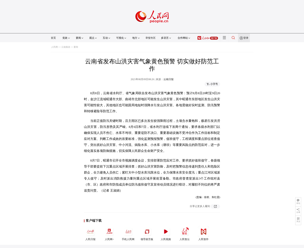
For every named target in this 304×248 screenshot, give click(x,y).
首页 (53, 38)
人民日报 (90, 239)
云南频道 (65, 47)
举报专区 (151, 38)
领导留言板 (147, 239)
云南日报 (168, 79)
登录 (245, 38)
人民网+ (109, 239)
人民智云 (185, 239)
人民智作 (203, 239)
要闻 (76, 47)
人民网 (54, 47)
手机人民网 (128, 239)
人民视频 (166, 239)
